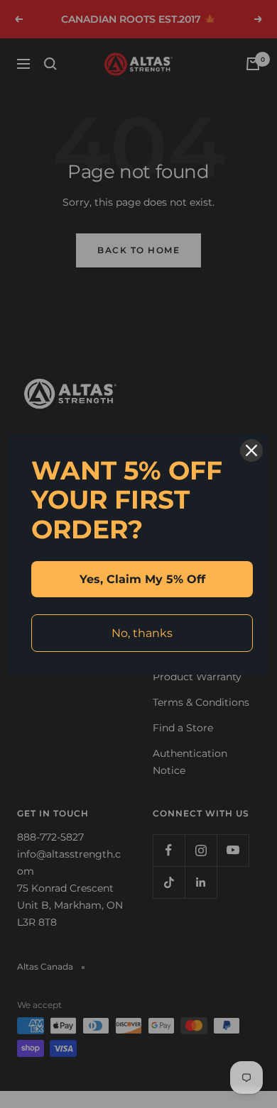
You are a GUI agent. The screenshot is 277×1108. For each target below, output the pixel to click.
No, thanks (142, 633)
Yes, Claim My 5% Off (142, 579)
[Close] (251, 450)
